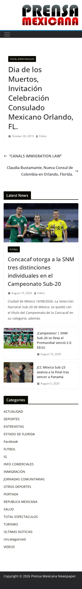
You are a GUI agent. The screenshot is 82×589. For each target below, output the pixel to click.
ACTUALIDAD (13, 411)
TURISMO (11, 524)
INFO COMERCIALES (19, 464)
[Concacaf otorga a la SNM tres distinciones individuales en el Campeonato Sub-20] (41, 222)
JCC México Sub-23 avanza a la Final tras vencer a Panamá (53, 372)
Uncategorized (15, 539)
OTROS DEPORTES (17, 486)
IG (5, 456)
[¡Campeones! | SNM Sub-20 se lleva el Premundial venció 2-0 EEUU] (18, 343)
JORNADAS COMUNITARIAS (24, 479)
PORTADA (11, 494)
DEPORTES (12, 419)
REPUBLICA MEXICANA (20, 501)
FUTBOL (14, 249)
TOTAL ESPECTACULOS (22, 59)
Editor (43, 136)
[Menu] (7, 34)
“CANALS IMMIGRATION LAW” (35, 156)
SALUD (9, 509)
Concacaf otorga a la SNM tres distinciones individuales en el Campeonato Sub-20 (41, 271)
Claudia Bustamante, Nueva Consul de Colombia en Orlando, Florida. (40, 171)
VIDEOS (9, 547)
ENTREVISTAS (14, 426)
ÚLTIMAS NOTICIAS (18, 532)
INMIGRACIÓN (14, 471)
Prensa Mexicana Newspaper (53, 576)
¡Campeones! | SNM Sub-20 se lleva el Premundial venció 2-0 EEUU (54, 340)
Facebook (11, 441)
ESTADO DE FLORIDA (19, 434)
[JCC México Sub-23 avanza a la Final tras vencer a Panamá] (18, 375)
